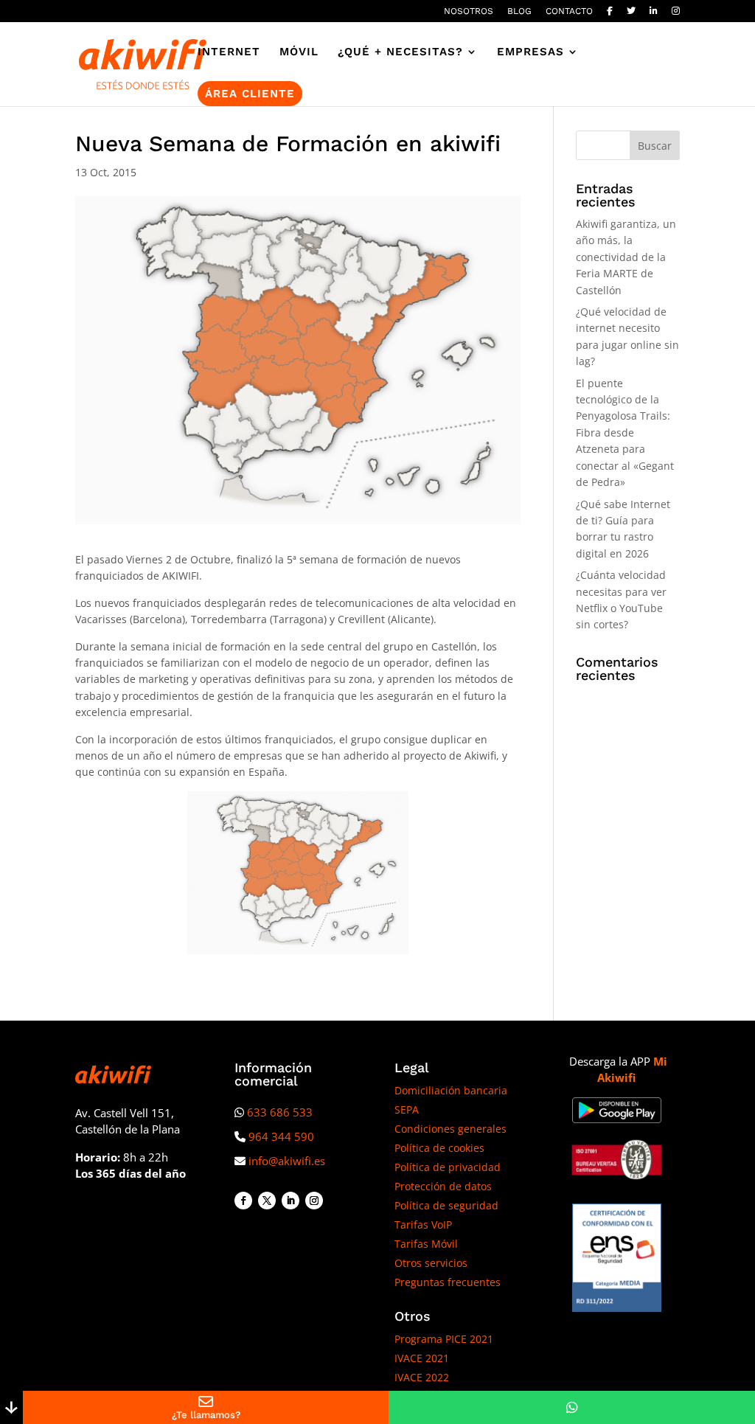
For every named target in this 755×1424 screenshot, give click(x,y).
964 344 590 (281, 1136)
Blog (519, 11)
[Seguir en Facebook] (243, 1200)
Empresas (530, 52)
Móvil (299, 52)
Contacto (569, 11)
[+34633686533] (572, 1407)
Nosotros (468, 11)
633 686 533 (280, 1112)
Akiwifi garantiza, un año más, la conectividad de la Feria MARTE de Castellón (626, 257)
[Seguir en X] (267, 1200)
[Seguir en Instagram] (314, 1200)
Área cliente (250, 93)
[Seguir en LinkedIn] (290, 1200)
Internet (229, 52)
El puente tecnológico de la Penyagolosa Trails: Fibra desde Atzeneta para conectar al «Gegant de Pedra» (625, 432)
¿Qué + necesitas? (400, 52)
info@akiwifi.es (286, 1160)
